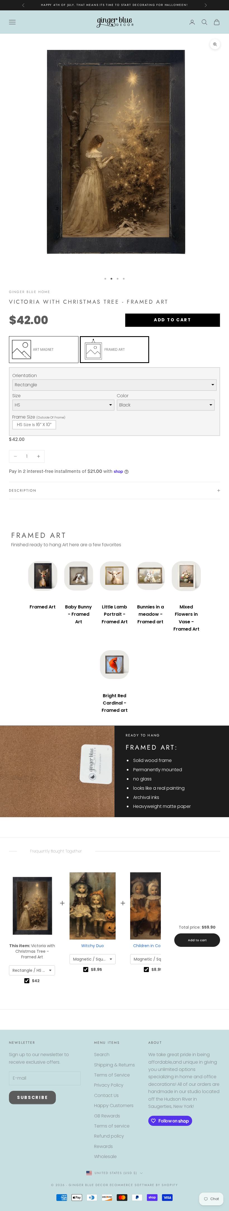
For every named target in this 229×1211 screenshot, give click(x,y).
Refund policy (109, 1136)
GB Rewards (107, 1116)
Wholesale (105, 1156)
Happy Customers (113, 1105)
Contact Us (106, 1095)
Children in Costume (153, 946)
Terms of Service (112, 1075)
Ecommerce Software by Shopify (144, 1185)
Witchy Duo (92, 946)
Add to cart (172, 320)
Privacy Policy (108, 1085)
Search (101, 1054)
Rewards (103, 1146)
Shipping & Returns (114, 1065)
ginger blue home (30, 291)
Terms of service (112, 1126)
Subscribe (32, 1097)
